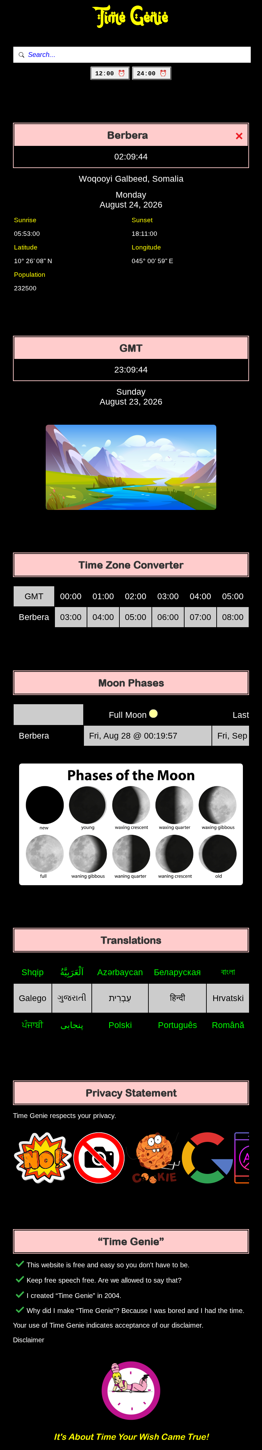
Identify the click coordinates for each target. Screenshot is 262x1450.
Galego (32, 998)
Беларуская (177, 972)
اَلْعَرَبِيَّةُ (72, 972)
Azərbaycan (120, 972)
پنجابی (71, 1025)
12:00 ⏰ (110, 73)
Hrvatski (228, 998)
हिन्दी (177, 997)
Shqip (32, 972)
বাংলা (228, 972)
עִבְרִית (120, 998)
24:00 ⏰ (152, 73)
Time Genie (131, 17)
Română (228, 1025)
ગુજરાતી (71, 997)
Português (177, 1025)
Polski (120, 1025)
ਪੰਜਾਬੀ (32, 1025)
